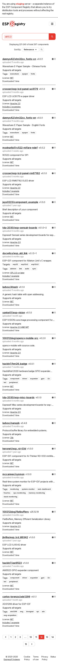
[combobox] (25, 36)
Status (53, 657)
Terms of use (36, 658)
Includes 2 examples (11, 107)
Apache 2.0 (15, 103)
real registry (7, 13)
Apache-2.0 (15, 242)
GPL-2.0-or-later (17, 273)
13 (47, 637)
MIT (12, 78)
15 (26, 644)
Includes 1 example (10, 191)
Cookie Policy (27, 658)
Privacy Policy (44, 658)
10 (31, 637)
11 (36, 637)
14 (53, 637)
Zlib (11, 437)
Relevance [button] (29, 49)
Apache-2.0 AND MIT (19, 327)
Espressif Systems (12, 659)
